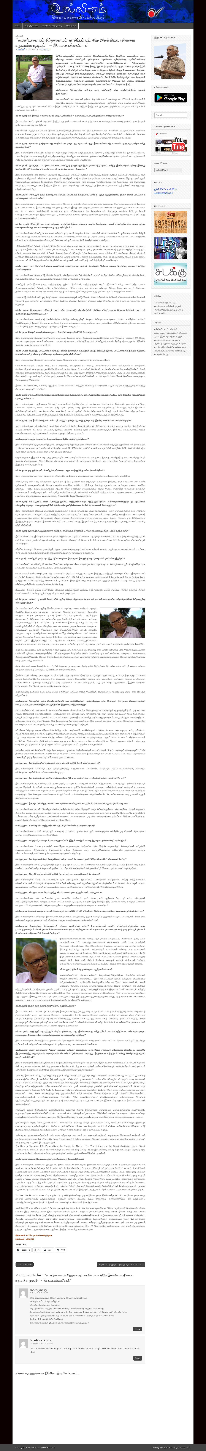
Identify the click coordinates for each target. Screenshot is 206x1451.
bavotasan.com (183, 1448)
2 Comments (45, 49)
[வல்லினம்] (103, 11)
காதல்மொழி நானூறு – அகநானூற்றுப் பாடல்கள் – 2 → (121, 1264)
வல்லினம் (21, 49)
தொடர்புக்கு (71, 25)
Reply (137, 1329)
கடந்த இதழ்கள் (31, 25)
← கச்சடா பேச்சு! (24, 1264)
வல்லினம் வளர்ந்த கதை (52, 25)
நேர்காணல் (19, 36)
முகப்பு (17, 25)
